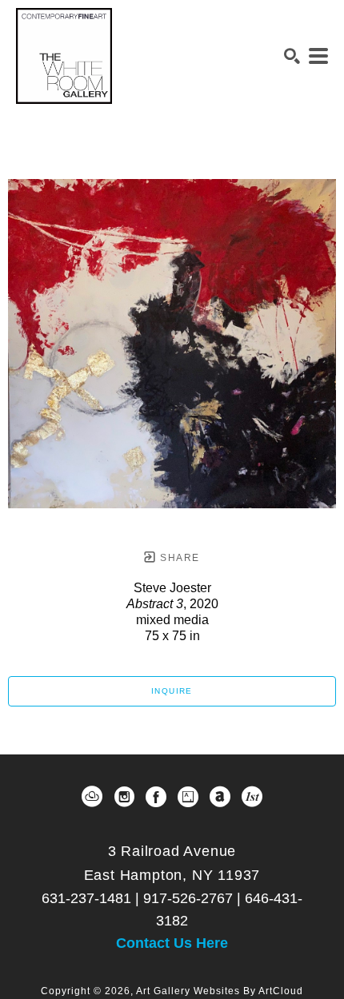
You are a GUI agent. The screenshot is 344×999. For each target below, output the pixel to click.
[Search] (292, 56)
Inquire (172, 691)
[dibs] (252, 796)
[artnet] (220, 796)
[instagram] (124, 796)
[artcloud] (92, 796)
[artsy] (188, 796)
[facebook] (156, 796)
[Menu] (318, 56)
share (178, 557)
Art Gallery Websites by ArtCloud (219, 991)
